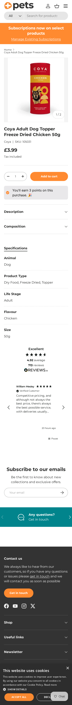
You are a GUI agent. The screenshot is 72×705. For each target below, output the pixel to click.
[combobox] (36, 16)
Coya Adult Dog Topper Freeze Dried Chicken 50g (34, 52)
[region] (36, 408)
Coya (7, 141)
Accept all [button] (19, 697)
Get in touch (19, 593)
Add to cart (49, 176)
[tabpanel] (36, 297)
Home (8, 50)
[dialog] (36, 684)
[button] (56, 6)
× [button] (67, 668)
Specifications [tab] (15, 248)
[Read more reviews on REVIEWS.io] (36, 370)
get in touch (40, 576)
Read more (50, 684)
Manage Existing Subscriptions (36, 39)
